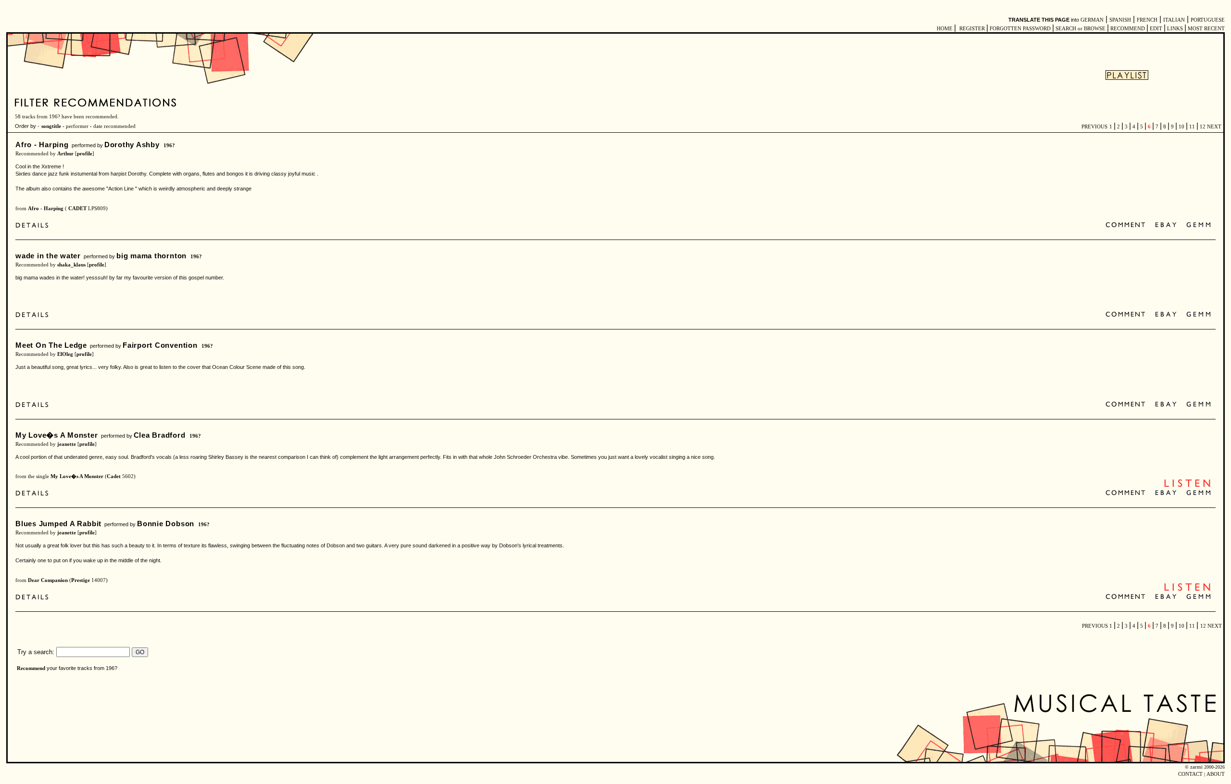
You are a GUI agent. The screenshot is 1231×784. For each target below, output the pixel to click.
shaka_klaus (71, 264)
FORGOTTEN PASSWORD (1020, 28)
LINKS (1175, 28)
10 (1181, 126)
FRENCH (1147, 20)
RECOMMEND (1127, 28)
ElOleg (65, 354)
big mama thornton (151, 256)
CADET (77, 208)
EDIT (1156, 28)
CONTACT (1190, 774)
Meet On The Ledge (51, 345)
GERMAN (1092, 20)
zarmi (1196, 767)
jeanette (66, 444)
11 (1192, 126)
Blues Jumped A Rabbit (58, 523)
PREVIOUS (1094, 126)
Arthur (65, 153)
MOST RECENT (1205, 28)
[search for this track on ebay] (1166, 225)
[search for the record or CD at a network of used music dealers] (1199, 225)
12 (1202, 126)
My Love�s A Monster (56, 435)
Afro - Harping (42, 144)
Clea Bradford (160, 435)
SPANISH (1120, 20)
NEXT (1214, 126)
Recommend (31, 668)
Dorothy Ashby (132, 144)
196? (169, 145)
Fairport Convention (160, 345)
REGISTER (972, 28)
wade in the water (48, 256)
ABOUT (1215, 774)
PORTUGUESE (1208, 20)
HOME (944, 28)
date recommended (114, 126)
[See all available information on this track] (34, 226)
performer (77, 126)
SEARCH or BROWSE (1080, 28)
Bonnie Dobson (165, 523)
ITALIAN (1174, 20)
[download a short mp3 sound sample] (1187, 486)
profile (84, 153)
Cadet (114, 476)
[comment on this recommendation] (1127, 225)
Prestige (80, 580)
